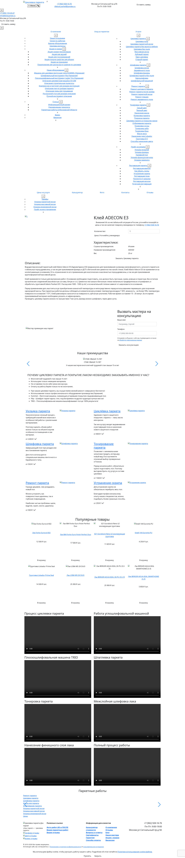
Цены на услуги (43, 192)
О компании (56, 31)
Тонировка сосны (142, 126)
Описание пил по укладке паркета (59, 88)
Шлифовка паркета (138, 65)
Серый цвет (142, 108)
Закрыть (97, 856)
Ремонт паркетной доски (141, 94)
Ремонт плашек (141, 97)
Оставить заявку (144, 4)
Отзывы (150, 192)
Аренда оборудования (57, 43)
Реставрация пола (141, 176)
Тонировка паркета (138, 105)
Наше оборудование (55, 70)
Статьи (56, 102)
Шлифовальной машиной (142, 81)
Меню (32, 5)
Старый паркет (142, 59)
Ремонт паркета (138, 86)
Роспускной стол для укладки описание (59, 93)
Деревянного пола (142, 70)
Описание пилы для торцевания (59, 91)
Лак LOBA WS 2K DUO (75, 575)
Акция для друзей (59, 54)
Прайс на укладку (138, 147)
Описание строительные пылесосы (59, 83)
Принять (87, 856)
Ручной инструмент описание (59, 96)
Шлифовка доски (142, 68)
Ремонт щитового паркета (142, 89)
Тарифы (45, 199)
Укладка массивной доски (45, 204)
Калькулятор (77, 192)
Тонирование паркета (104, 445)
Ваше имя (121, 320)
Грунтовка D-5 (142, 139)
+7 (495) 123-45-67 (7, 13)
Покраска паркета (141, 118)
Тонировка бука (141, 131)
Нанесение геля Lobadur (142, 136)
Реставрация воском (142, 181)
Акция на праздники (59, 62)
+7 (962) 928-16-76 (64, 4)
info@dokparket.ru (7, 16)
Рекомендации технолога (59, 107)
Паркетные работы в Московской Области (59, 110)
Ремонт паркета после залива (141, 92)
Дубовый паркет (142, 54)
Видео (57, 115)
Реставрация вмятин (142, 168)
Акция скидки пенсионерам (59, 52)
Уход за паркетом (101, 31)
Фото (102, 192)
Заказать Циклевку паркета (127, 258)
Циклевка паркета (138, 38)
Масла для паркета (31, 803)
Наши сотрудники (57, 38)
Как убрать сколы (141, 171)
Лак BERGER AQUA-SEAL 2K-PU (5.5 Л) (109, 577)
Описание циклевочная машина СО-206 (59, 81)
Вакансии (57, 117)
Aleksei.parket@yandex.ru (64, 6)
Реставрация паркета (138, 165)
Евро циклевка (142, 57)
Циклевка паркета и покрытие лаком (141, 121)
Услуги (138, 31)
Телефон (121, 329)
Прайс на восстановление (45, 209)
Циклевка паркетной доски (142, 44)
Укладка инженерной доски (44, 207)
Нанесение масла (141, 113)
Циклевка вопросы (57, 46)
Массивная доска (142, 52)
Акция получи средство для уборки (59, 59)
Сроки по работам (57, 41)
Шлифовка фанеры (142, 73)
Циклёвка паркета (107, 411)
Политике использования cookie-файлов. (135, 852)
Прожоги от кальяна (141, 179)
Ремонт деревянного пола (142, 99)
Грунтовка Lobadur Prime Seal (41, 575)
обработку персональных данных (130, 340)
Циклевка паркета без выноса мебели (142, 46)
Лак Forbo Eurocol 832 (41, 533)
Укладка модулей (142, 150)
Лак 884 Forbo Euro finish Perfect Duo (75, 534)
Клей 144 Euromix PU (143, 533)
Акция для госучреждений (59, 57)
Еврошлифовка (141, 78)
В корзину (41, 560)
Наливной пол (142, 155)
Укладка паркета (38, 411)
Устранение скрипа (142, 173)
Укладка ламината (141, 160)
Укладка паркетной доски (45, 202)
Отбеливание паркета (142, 123)
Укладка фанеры (142, 152)
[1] (26, 216)
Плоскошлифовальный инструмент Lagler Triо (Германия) (59, 78)
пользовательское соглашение (93, 847)
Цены (25, 816)
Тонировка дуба (141, 128)
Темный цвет (141, 110)
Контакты (125, 192)
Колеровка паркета (142, 115)
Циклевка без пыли (142, 49)
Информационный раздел (59, 104)
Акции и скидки (55, 49)
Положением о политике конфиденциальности (65, 847)
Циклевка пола (142, 41)
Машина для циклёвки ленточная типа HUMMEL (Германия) (59, 73)
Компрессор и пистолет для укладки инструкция (59, 86)
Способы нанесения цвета (142, 141)
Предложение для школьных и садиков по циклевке (59, 64)
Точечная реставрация (141, 184)
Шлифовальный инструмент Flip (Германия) (59, 75)
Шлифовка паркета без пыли (142, 75)
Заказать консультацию (129, 345)
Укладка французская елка (142, 157)
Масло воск (142, 133)
